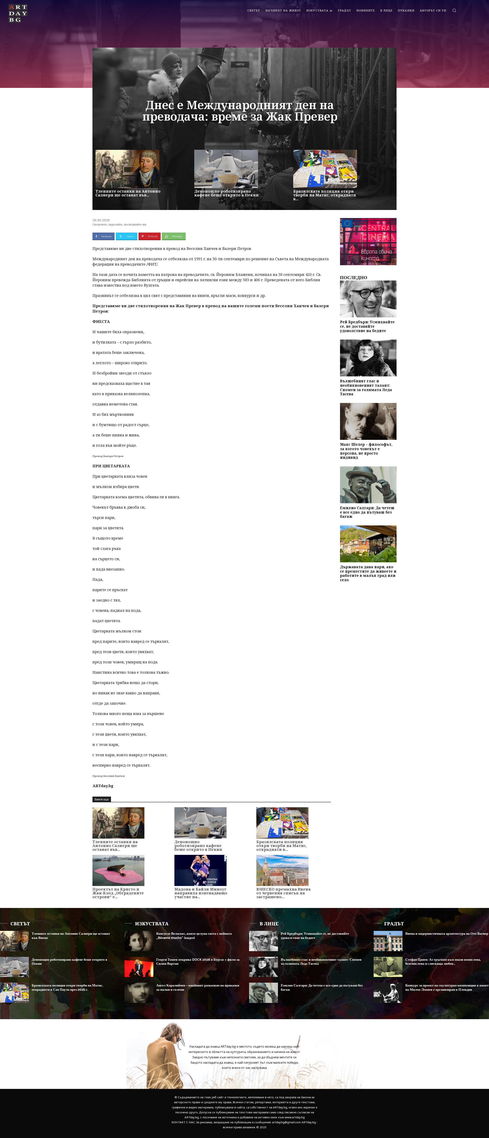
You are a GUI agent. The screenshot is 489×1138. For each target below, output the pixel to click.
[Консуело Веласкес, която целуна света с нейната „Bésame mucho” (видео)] (139, 941)
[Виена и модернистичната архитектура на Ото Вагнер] (388, 941)
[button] (454, 10)
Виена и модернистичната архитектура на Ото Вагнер (446, 934)
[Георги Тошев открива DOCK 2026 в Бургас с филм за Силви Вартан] (139, 967)
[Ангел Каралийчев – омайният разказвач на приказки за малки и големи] (139, 993)
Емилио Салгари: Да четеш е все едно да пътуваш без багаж (367, 512)
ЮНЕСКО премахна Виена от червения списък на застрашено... (283, 893)
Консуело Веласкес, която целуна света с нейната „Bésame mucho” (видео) (194, 936)
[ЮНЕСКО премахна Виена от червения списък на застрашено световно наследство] (282, 870)
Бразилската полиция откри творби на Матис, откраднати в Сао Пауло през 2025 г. (67, 988)
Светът (240, 64)
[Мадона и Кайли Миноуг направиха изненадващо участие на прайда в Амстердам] (200, 870)
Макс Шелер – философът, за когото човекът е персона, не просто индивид (366, 451)
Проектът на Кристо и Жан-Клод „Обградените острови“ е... (118, 893)
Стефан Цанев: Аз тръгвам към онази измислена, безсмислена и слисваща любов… (443, 962)
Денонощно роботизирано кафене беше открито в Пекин (226, 193)
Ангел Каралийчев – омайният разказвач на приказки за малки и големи (197, 988)
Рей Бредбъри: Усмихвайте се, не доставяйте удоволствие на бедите (367, 326)
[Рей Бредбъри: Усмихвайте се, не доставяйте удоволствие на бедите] (368, 298)
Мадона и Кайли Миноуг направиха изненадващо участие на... (200, 893)
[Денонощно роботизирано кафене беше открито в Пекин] (226, 169)
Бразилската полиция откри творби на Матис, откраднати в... (324, 195)
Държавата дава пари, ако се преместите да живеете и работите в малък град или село (368, 573)
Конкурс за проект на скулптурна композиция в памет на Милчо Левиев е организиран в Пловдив (447, 988)
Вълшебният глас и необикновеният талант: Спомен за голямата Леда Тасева (366, 387)
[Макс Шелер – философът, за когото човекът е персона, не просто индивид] (368, 421)
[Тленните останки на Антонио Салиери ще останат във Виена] (127, 169)
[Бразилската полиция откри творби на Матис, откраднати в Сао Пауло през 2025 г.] (325, 169)
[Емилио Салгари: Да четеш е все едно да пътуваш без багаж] (368, 484)
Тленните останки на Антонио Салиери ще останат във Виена (71, 936)
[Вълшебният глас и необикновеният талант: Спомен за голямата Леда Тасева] (368, 358)
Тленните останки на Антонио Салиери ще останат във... (128, 193)
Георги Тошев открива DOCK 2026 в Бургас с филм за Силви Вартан (198, 962)
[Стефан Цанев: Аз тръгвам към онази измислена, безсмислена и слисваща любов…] (388, 967)
